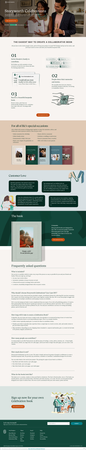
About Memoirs (12, 433)
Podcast (22, 440)
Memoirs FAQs (12, 435)
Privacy (41, 435)
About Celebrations (13, 437)
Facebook (32, 433)
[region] (43, 448)
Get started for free (11, 20)
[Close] (84, 448)
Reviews (22, 435)
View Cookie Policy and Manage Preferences (36, 448)
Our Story (22, 433)
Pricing (21, 437)
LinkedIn (32, 437)
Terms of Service (43, 437)
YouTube (32, 438)
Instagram (32, 435)
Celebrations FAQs (13, 438)
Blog (21, 438)
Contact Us (42, 433)
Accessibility (43, 438)
